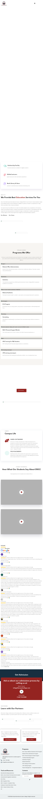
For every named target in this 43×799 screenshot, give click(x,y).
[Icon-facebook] (23, 780)
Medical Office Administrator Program (30, 753)
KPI (1, 789)
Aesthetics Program (26, 759)
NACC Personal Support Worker (11, 330)
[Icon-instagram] (27, 780)
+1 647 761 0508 (21, 697)
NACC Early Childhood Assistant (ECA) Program (32, 751)
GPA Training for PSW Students (11, 341)
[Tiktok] (30, 780)
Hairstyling (6, 317)
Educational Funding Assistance (7, 773)
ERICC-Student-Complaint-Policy (8, 783)
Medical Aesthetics (8, 292)
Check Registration (9, 739)
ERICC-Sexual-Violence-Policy (7, 787)
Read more (6, 666)
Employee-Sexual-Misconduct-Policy (8, 785)
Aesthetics (5, 279)
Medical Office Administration (11, 267)
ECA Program (6, 304)
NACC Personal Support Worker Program (30, 755)
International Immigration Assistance (8, 777)
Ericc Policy (3, 779)
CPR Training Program (26, 765)
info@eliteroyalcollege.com (21, 688)
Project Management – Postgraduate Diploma (32, 767)
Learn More (30, 739)
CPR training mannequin (9, 353)
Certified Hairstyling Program (28, 757)
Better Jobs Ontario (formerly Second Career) (10, 775)
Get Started (21, 390)
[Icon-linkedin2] (25, 780)
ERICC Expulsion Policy (5, 781)
